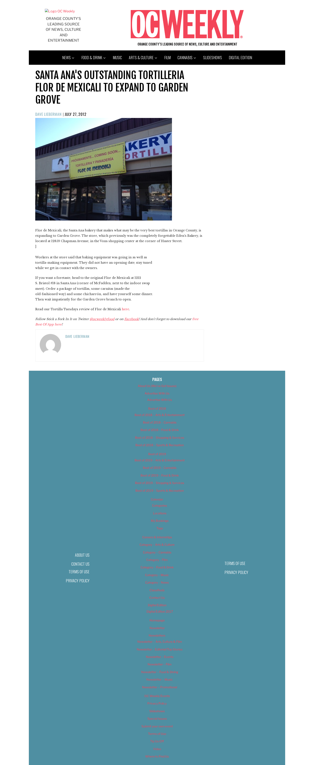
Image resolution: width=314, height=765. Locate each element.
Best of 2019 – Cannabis (159, 467)
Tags (159, 528)
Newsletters (157, 635)
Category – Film (157, 560)
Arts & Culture (141, 57)
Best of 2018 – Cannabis (159, 422)
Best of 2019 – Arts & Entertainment (160, 460)
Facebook (131, 319)
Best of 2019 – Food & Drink (160, 475)
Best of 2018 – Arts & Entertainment (160, 415)
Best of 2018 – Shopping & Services (159, 437)
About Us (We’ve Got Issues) (157, 386)
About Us (82, 555)
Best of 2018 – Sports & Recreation (159, 445)
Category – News (157, 582)
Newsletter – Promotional (159, 687)
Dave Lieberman (48, 114)
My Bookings (160, 520)
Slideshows (212, 57)
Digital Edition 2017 (160, 611)
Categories (159, 505)
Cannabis (185, 57)
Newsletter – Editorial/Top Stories (159, 649)
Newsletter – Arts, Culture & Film (159, 641)
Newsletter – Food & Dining (159, 672)
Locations (159, 513)
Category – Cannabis (157, 552)
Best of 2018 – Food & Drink (160, 430)
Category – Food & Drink (157, 567)
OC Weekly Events (157, 696)
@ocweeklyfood (102, 319)
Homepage (157, 620)
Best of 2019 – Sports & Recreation (159, 490)
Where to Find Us (157, 756)
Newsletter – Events (159, 657)
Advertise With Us (157, 393)
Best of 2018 (157, 408)
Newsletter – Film (160, 664)
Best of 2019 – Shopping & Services (159, 483)
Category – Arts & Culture (157, 544)
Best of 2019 (157, 454)
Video (157, 749)
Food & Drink (91, 57)
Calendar (157, 499)
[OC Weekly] (60, 11)
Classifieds (157, 590)
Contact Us (80, 564)
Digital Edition (240, 57)
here (125, 309)
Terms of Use (79, 571)
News (66, 57)
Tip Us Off (157, 741)
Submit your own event (157, 726)
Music (117, 57)
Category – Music (157, 575)
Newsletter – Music (159, 679)
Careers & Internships (157, 537)
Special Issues (157, 718)
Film (167, 57)
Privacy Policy (78, 580)
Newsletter (157, 628)
